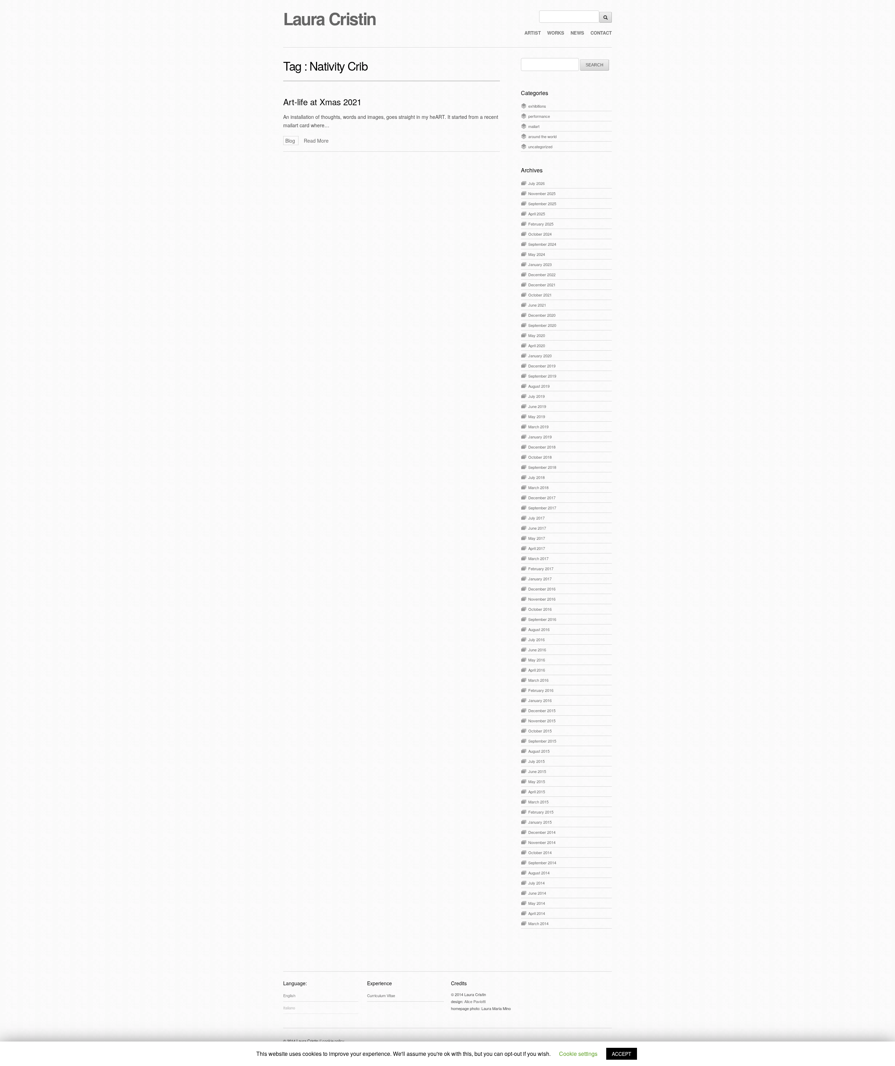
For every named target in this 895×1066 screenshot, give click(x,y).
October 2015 (540, 731)
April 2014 (536, 913)
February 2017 (540, 568)
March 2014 (538, 923)
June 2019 (537, 406)
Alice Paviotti (475, 1001)
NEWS (577, 32)
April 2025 (536, 213)
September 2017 (542, 507)
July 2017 (536, 518)
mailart (533, 126)
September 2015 (542, 741)
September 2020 (542, 325)
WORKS (555, 32)
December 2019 (542, 366)
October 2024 (540, 234)
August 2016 (539, 629)
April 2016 (536, 670)
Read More (316, 140)
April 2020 (536, 345)
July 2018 (536, 477)
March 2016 (538, 680)
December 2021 (542, 284)
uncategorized (540, 146)
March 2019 (538, 426)
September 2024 (542, 244)
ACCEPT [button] (621, 1053)
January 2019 (540, 436)
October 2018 (540, 457)
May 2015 (536, 781)
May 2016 (536, 660)
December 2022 (542, 274)
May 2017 (536, 538)
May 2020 (536, 335)
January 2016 (540, 700)
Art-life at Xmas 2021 (322, 101)
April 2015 (536, 791)
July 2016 (536, 639)
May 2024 (536, 254)
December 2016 (542, 589)
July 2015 (536, 761)
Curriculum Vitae (381, 995)
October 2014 (540, 852)
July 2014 (536, 883)
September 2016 (542, 619)
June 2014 (537, 893)
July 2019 (536, 396)
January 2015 (540, 822)
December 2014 (542, 832)
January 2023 (540, 264)
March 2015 (538, 801)
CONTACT (601, 32)
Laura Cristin (329, 18)
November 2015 (542, 720)
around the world (542, 136)
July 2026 (536, 183)
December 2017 (542, 497)
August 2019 (539, 386)
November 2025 (542, 193)
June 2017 (537, 528)
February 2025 (540, 224)
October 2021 (540, 295)
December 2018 (542, 447)
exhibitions (537, 106)
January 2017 (540, 578)
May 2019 (536, 416)
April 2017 (536, 548)
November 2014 (542, 842)
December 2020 (542, 315)
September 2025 (542, 203)
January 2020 (540, 355)
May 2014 (536, 903)
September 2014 (542, 862)
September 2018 (542, 467)
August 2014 (539, 872)
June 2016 (537, 649)
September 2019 (542, 376)
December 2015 (542, 710)
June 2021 (537, 305)
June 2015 (537, 771)
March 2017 (538, 558)
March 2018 (538, 487)
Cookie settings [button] (578, 1054)
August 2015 (539, 751)
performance (539, 116)
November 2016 (542, 599)
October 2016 (540, 609)
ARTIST (532, 32)
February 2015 (540, 812)
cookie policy (333, 1041)
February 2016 (540, 690)
